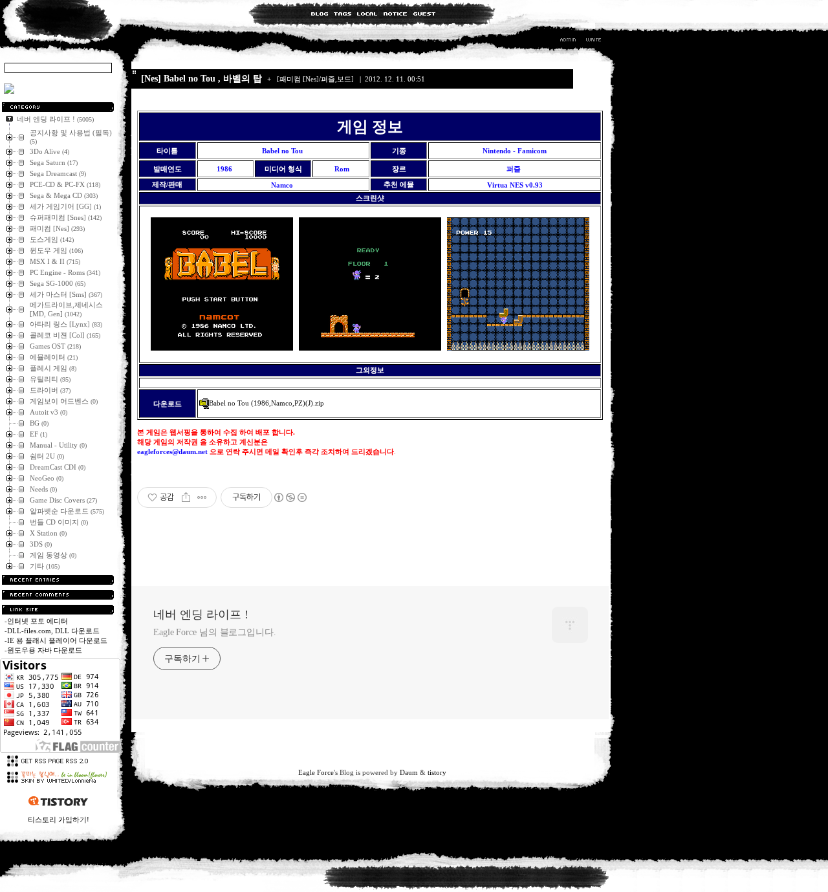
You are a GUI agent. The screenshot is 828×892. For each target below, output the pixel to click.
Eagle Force (316, 772)
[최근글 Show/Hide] (58, 580)
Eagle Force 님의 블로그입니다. (214, 632)
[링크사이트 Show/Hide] (58, 610)
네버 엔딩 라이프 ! (200, 614)
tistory (437, 772)
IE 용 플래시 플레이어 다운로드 (57, 640)
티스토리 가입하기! (58, 819)
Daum (409, 772)
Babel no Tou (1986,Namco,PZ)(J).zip (266, 403)
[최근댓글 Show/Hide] (58, 595)
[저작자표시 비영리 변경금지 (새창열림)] (289, 497)
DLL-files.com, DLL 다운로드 (53, 631)
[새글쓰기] (593, 41)
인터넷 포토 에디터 (37, 621)
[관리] (568, 41)
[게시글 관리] (202, 497)
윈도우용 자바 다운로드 (44, 650)
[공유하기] (186, 497)
